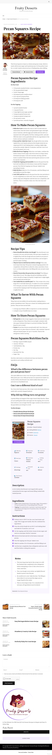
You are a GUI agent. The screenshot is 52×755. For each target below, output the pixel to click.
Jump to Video (29, 71)
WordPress (16, 747)
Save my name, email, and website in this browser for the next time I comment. (23, 673)
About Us (26, 731)
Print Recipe (40, 71)
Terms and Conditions (22, 752)
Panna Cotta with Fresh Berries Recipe (23, 413)
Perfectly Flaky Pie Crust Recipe (25, 641)
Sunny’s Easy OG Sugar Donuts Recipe (23, 415)
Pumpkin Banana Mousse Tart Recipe (23, 411)
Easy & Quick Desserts (26, 24)
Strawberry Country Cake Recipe (25, 631)
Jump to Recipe (16, 71)
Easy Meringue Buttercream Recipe (26, 621)
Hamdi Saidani (5, 69)
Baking (39, 430)
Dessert (35, 435)
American (35, 432)
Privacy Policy (31, 752)
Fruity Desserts (26, 7)
